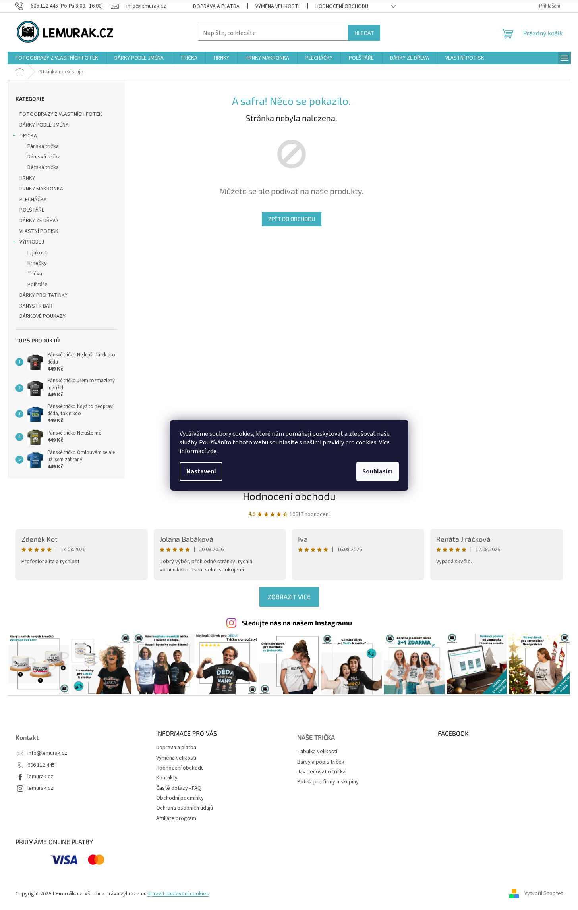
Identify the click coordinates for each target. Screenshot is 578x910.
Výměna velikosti (277, 6)
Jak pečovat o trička (321, 772)
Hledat (364, 32)
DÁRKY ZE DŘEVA (38, 221)
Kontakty (167, 778)
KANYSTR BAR (35, 306)
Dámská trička (44, 157)
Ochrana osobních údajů (184, 808)
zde (212, 451)
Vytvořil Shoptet (543, 894)
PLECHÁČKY (32, 200)
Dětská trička (43, 167)
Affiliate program (176, 818)
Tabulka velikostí (317, 752)
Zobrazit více (289, 596)
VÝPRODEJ (31, 242)
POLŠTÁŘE (31, 210)
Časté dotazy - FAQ (178, 788)
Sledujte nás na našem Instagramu (297, 623)
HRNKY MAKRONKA (41, 189)
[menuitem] (57, 58)
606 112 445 (41, 765)
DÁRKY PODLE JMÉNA (44, 125)
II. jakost (37, 253)
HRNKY (27, 178)
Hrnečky (37, 263)
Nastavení (201, 471)
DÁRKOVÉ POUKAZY (42, 316)
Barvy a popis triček (320, 762)
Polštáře (37, 285)
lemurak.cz (40, 777)
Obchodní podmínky (180, 798)
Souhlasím (377, 471)
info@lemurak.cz (47, 753)
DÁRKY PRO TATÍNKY (43, 295)
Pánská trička (43, 146)
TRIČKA (28, 136)
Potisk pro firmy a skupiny (328, 782)
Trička (34, 274)
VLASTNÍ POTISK (38, 231)
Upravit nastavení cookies (178, 894)
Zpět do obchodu (291, 218)
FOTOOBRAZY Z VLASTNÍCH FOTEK (60, 114)
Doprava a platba (216, 6)
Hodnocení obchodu (341, 6)
